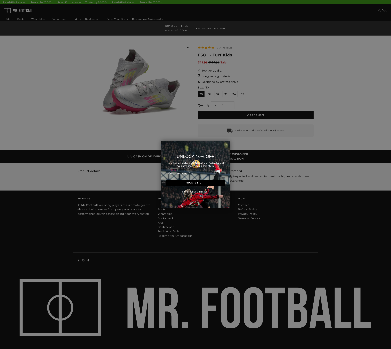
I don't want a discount (195, 192)
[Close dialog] (226, 144)
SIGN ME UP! (195, 182)
